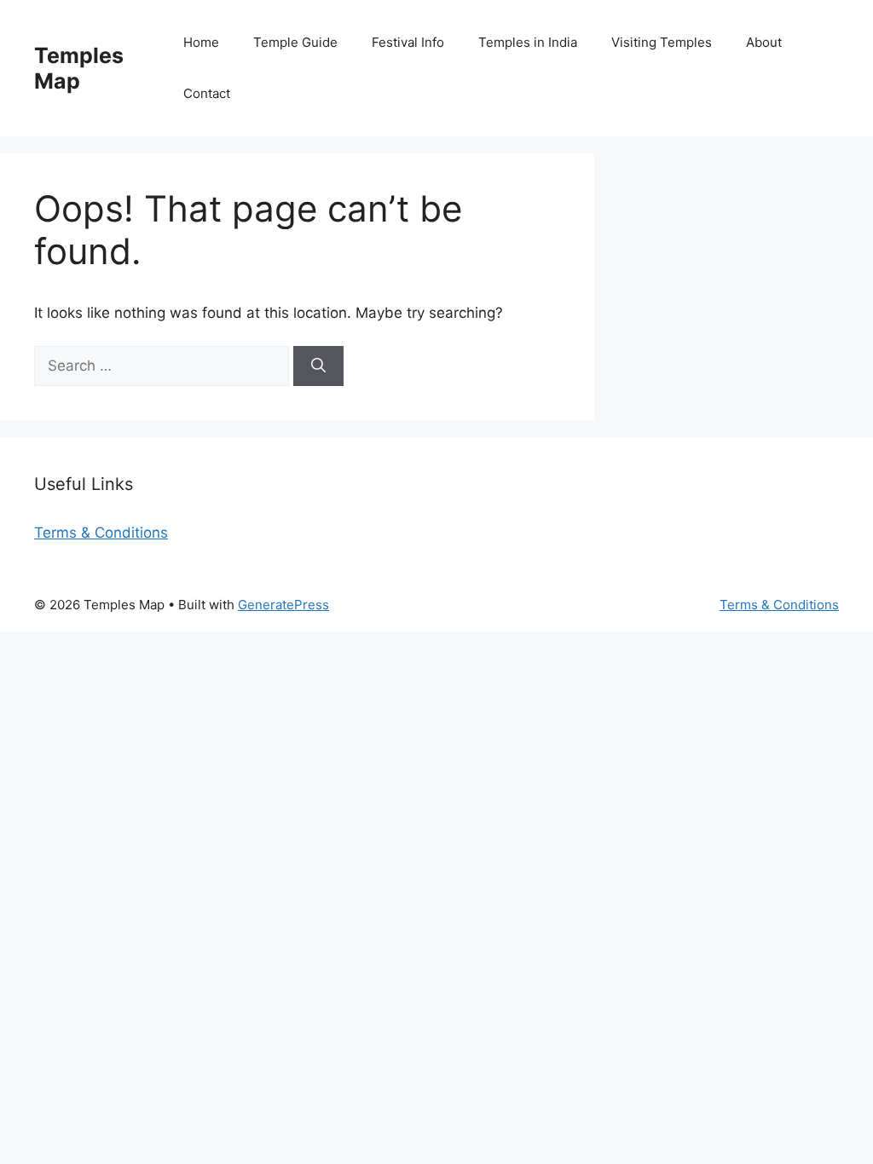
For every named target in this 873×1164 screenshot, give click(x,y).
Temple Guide (295, 42)
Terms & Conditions (101, 532)
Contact (206, 93)
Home (201, 42)
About (764, 42)
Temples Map (79, 68)
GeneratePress (283, 604)
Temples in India (527, 42)
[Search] (318, 366)
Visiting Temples (661, 42)
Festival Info (408, 42)
